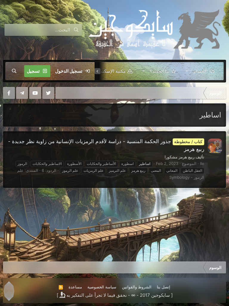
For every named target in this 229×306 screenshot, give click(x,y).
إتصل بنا (163, 286)
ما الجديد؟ (159, 71)
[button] (186, 71)
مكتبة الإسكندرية (110, 71)
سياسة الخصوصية (101, 286)
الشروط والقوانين (136, 286)
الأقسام (201, 71)
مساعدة (75, 286)
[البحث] (14, 71)
